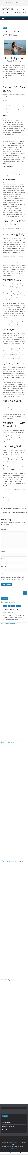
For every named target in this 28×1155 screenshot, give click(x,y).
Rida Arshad (14, 612)
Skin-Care (19, 605)
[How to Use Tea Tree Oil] (14, 602)
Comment (4, 530)
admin (14, 38)
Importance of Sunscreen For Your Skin (14, 508)
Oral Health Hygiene (13, 2)
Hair (9, 605)
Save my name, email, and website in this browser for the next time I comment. (13, 578)
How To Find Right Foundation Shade (14, 512)
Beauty (4, 27)
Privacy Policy (6, 1122)
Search (25, 593)
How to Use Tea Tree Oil (13, 609)
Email (3, 559)
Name (3, 551)
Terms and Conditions (8, 1126)
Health (13, 605)
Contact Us (5, 1130)
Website (3, 566)
